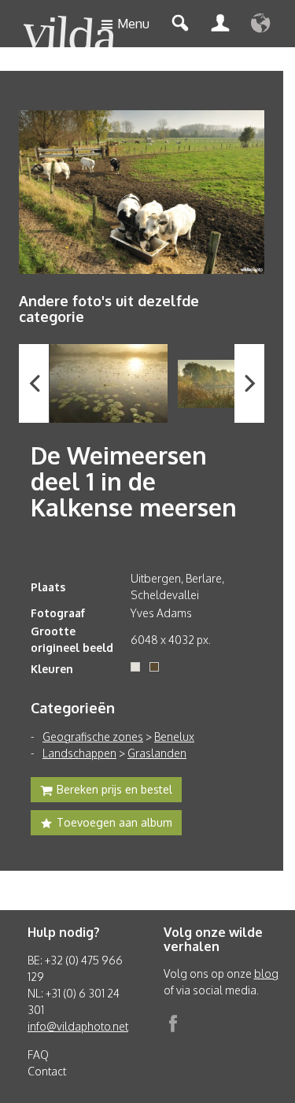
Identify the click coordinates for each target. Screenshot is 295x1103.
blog (266, 973)
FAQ (38, 1054)
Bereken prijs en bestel (114, 789)
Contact (47, 1071)
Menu (133, 23)
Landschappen (79, 753)
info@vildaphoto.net (78, 1026)
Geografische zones (92, 736)
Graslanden (156, 753)
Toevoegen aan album (114, 822)
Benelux (174, 736)
